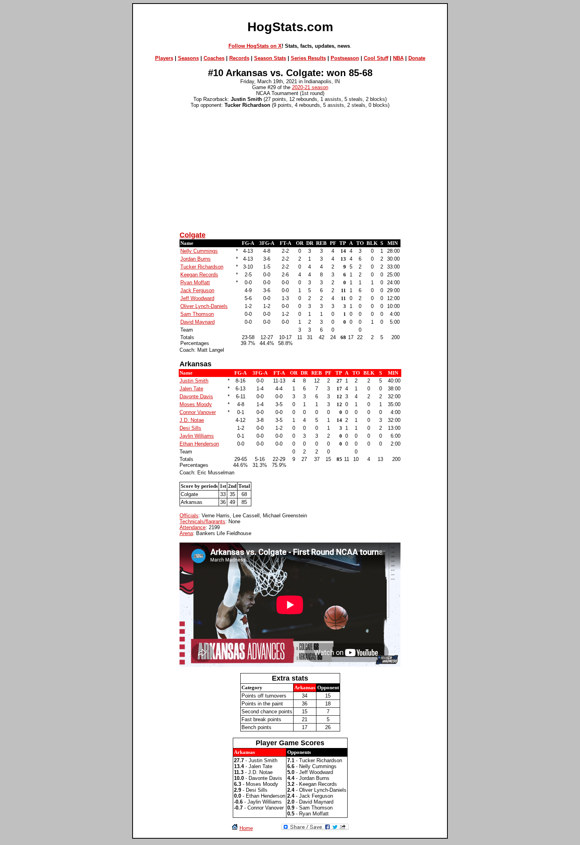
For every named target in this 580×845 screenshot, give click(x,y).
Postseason (345, 58)
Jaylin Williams (197, 436)
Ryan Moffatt (195, 282)
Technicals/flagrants (202, 521)
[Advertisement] (290, 168)
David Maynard (197, 322)
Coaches (214, 58)
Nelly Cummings (199, 251)
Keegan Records (199, 275)
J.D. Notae (192, 420)
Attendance (193, 527)
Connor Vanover (198, 412)
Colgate (193, 235)
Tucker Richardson (201, 267)
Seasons (188, 58)
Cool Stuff (376, 58)
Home (246, 828)
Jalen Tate (191, 389)
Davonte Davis (196, 396)
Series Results (308, 58)
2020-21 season (310, 87)
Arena (186, 533)
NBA (398, 58)
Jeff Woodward (197, 298)
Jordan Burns (195, 259)
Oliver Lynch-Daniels (204, 306)
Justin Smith (194, 381)
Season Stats (270, 58)
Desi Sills (190, 428)
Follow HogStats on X (255, 46)
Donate (416, 58)
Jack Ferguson (197, 290)
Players (164, 58)
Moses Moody (196, 404)
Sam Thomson (197, 314)
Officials (189, 516)
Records (239, 58)
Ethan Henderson (199, 444)
